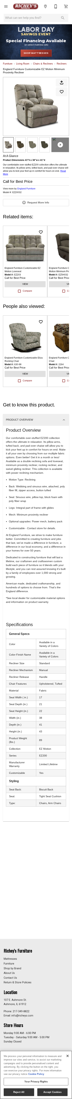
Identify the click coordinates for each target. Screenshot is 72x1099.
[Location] (45, 6)
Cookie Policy (36, 1074)
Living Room (22, 63)
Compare (27, 291)
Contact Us (10, 977)
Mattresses (10, 958)
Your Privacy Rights (35, 1081)
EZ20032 (17, 192)
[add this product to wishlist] (62, 91)
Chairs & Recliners (43, 63)
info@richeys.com (22, 1015)
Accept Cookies (52, 1092)
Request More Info (38, 202)
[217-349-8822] (55, 6)
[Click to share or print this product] (62, 82)
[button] (5, 6)
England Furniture (26, 188)
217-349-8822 (21, 1011)
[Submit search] (63, 18)
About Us (9, 973)
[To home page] (26, 6)
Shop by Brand (12, 968)
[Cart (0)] (66, 6)
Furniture (7, 63)
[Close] (68, 1056)
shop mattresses (36, 53)
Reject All (18, 1092)
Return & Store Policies (17, 982)
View (25, 284)
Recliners (62, 63)
